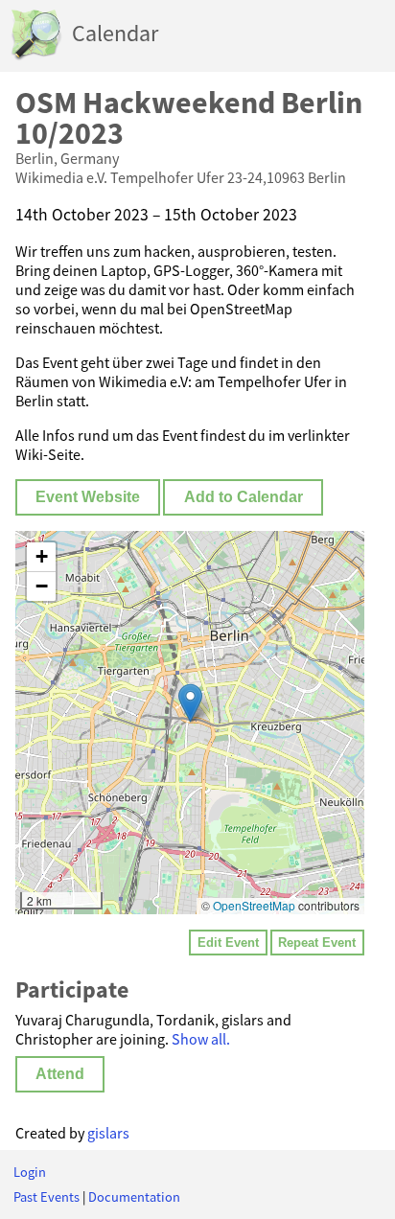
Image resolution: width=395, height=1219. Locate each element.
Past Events (46, 1197)
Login (29, 1172)
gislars (108, 1132)
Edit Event (228, 942)
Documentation (134, 1197)
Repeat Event (317, 942)
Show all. (201, 1038)
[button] (190, 703)
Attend (59, 1074)
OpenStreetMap (254, 905)
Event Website (87, 497)
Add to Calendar (243, 497)
